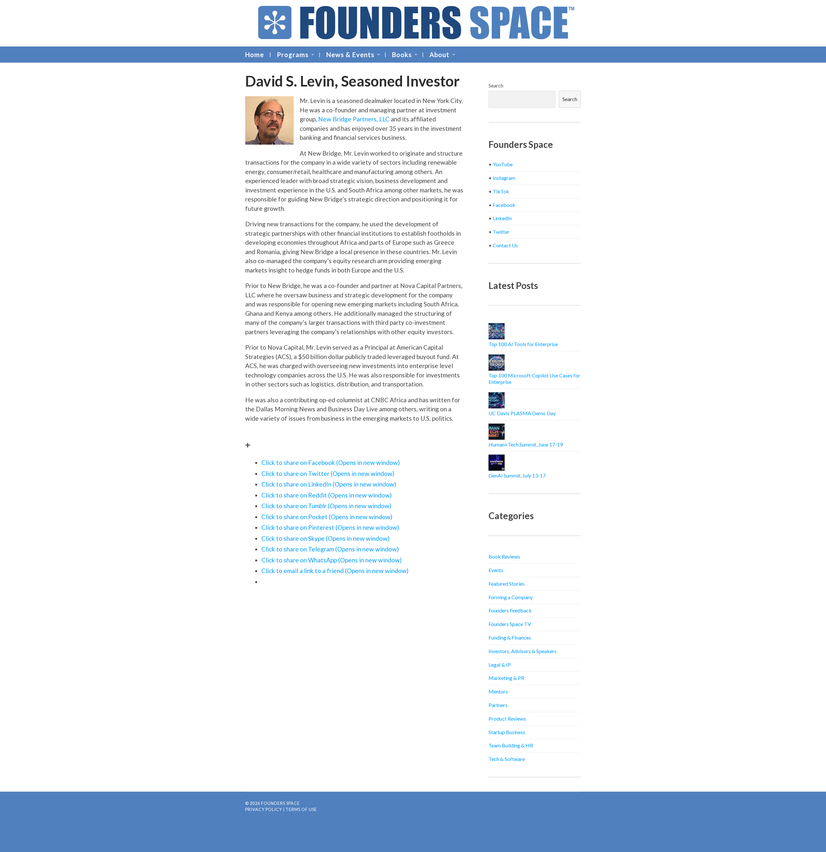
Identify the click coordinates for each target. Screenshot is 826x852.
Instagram (504, 178)
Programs (292, 54)
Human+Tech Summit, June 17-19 (526, 444)
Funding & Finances (510, 637)
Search (496, 85)
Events (496, 570)
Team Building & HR (511, 745)
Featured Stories (507, 583)
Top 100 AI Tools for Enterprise (523, 344)
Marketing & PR (506, 678)
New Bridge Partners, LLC (353, 119)
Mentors (498, 691)
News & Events (350, 54)
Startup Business (507, 732)
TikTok (501, 191)
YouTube (503, 164)
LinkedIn (502, 218)
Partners (498, 705)
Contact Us (505, 245)
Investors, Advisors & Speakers (523, 651)
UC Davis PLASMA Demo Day (522, 413)
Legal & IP (500, 665)
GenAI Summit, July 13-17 (517, 475)
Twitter (501, 232)
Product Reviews (507, 718)
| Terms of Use (300, 809)
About (439, 54)
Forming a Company (511, 597)
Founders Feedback (510, 610)
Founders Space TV (510, 624)
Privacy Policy (263, 809)
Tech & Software (507, 759)
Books (402, 54)
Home (254, 54)
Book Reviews (504, 556)
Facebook (504, 205)
